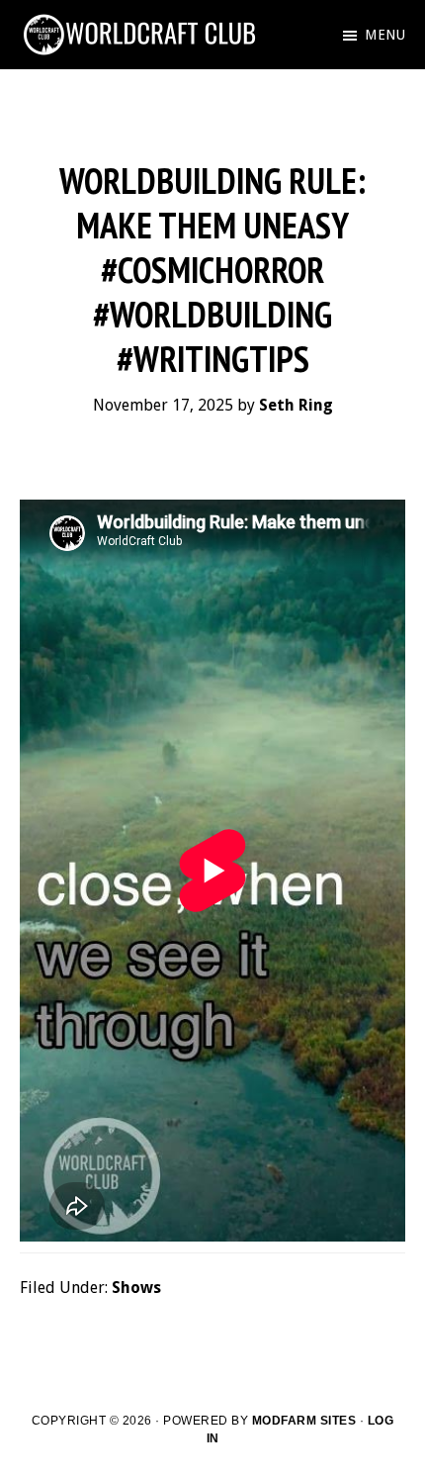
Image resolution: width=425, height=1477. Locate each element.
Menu (385, 35)
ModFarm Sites (304, 1421)
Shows (136, 1287)
